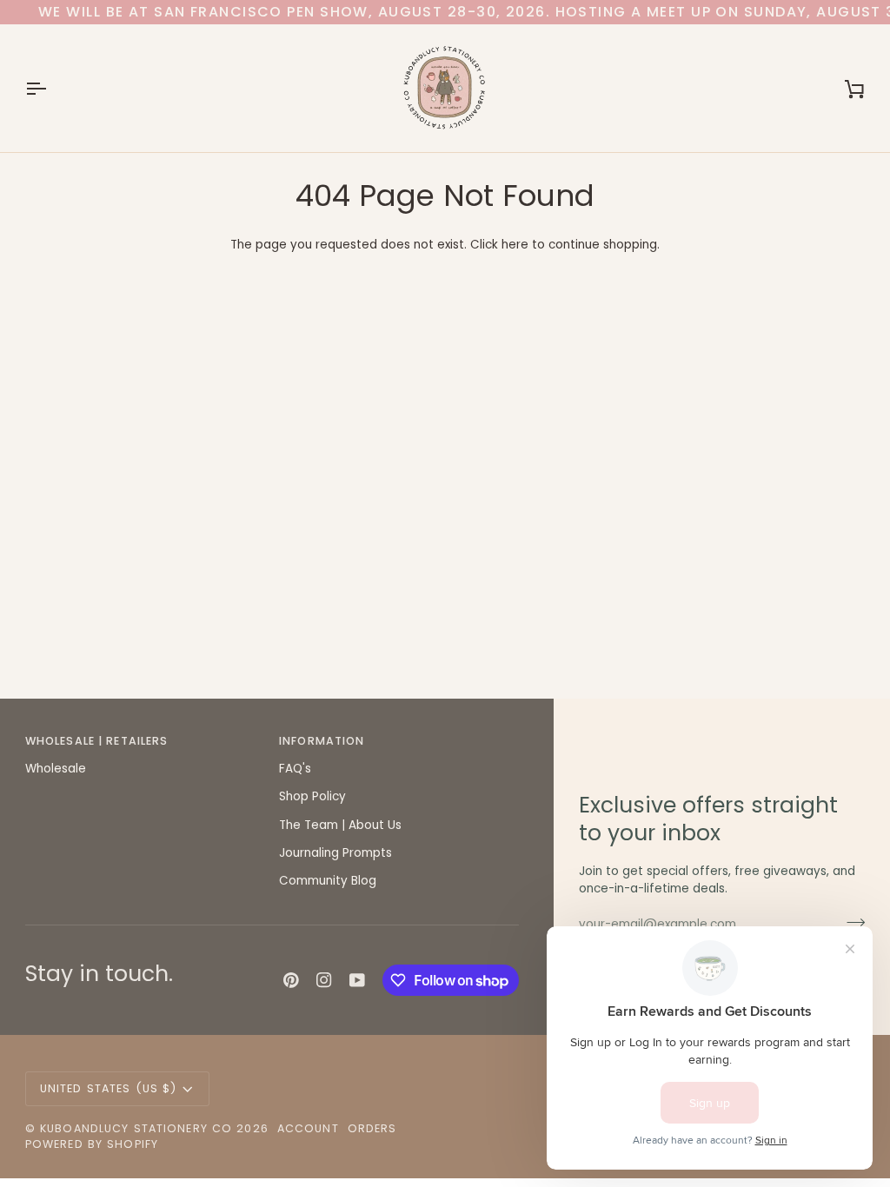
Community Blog (327, 880)
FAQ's (295, 768)
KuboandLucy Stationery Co (136, 1128)
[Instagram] (324, 980)
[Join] (850, 922)
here (514, 244)
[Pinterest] (291, 980)
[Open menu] (51, 88)
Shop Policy (312, 796)
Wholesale (55, 768)
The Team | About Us (340, 825)
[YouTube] (357, 980)
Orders (372, 1128)
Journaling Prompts (335, 853)
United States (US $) (108, 1088)
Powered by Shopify (91, 1144)
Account (308, 1128)
